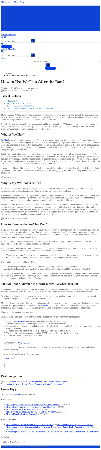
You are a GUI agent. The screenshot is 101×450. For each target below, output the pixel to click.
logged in (16, 394)
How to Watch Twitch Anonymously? (22, 409)
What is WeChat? (13, 101)
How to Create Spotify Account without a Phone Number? (30, 407)
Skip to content (7, 2)
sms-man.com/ (9, 358)
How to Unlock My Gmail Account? (21, 414)
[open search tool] (3, 37)
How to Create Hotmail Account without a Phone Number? (31, 412)
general (24, 88)
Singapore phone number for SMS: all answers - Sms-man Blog (32, 432)
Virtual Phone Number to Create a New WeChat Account (29, 108)
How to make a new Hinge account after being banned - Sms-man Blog (36, 427)
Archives (5, 442)
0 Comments (32, 88)
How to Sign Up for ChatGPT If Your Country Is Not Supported (33, 405)
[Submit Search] (48, 65)
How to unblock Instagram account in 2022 (75, 424)
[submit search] (33, 40)
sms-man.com (22, 321)
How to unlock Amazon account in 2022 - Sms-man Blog (30, 424)
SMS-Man (6, 46)
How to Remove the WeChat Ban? (20, 106)
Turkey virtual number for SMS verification (80, 432)
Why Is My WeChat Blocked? (18, 103)
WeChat (4, 140)
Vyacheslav (6, 88)
